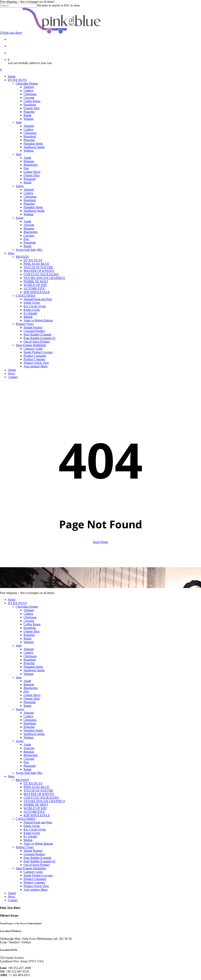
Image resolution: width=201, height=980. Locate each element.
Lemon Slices (32, 695)
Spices (20, 709)
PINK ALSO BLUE (36, 787)
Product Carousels (35, 879)
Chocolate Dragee (27, 606)
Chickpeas (30, 617)
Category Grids (33, 872)
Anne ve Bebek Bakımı (38, 843)
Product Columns (34, 882)
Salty (19, 645)
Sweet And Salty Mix (29, 772)
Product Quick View (36, 886)
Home (12, 599)
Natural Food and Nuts (38, 822)
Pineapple (30, 702)
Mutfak (28, 840)
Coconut (29, 620)
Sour (19, 677)
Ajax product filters (36, 889)
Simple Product (33, 850)
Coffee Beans (32, 624)
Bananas (29, 684)
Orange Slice (32, 631)
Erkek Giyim (32, 826)
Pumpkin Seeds (33, 666)
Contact (12, 900)
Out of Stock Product (37, 864)
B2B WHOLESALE (37, 815)
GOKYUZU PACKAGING (41, 797)
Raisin (27, 638)
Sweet (19, 741)
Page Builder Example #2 (39, 861)
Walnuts (29, 642)
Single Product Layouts (38, 875)
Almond (29, 610)
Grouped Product (34, 854)
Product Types (25, 847)
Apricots (29, 748)
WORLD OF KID (35, 808)
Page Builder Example (37, 857)
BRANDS (22, 780)
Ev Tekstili (30, 836)
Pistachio (29, 635)
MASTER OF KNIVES (39, 794)
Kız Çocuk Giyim (35, 829)
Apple (27, 681)
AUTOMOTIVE (34, 811)
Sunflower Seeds (34, 670)
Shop (11, 776)
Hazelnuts (30, 627)
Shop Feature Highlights (31, 868)
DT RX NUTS (17, 603)
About (12, 893)
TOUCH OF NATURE (38, 790)
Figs (26, 691)
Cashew (29, 613)
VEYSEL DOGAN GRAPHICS (44, 801)
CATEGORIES (25, 818)
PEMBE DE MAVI (36, 804)
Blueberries (31, 688)
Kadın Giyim (32, 833)
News (11, 896)
